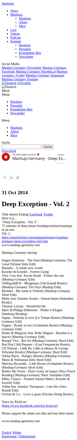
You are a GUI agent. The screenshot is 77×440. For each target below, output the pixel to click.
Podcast (15, 37)
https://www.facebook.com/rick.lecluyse (30, 405)
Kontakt (15, 41)
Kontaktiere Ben (30, 53)
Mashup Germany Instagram (45, 75)
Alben (23, 22)
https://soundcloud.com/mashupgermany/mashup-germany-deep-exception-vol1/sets (35, 239)
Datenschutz (27, 436)
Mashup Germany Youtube (20, 79)
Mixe (22, 26)
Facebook (36, 214)
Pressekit (25, 49)
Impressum (9, 436)
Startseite (8, 3)
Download (9, 151)
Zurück (7, 432)
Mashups (16, 14)
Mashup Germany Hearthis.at (36, 71)
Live (13, 30)
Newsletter (26, 56)
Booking (25, 45)
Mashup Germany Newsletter (21, 68)
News (14, 11)
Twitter (48, 214)
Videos (15, 33)
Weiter (16, 432)
